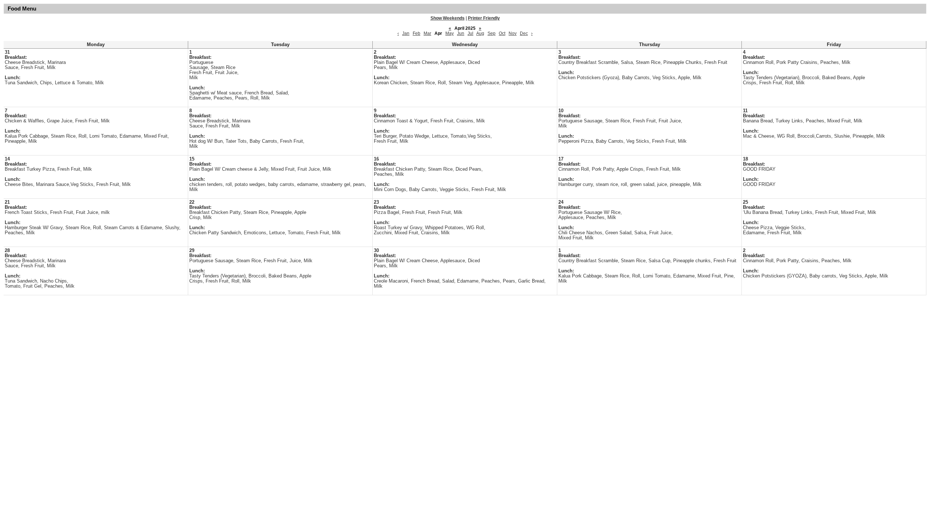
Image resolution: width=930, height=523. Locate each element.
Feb (416, 33)
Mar (427, 33)
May (449, 33)
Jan (405, 33)
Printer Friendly (484, 18)
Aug (480, 33)
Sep (492, 33)
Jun (460, 33)
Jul (470, 33)
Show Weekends (447, 18)
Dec (524, 33)
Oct (502, 33)
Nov (513, 33)
